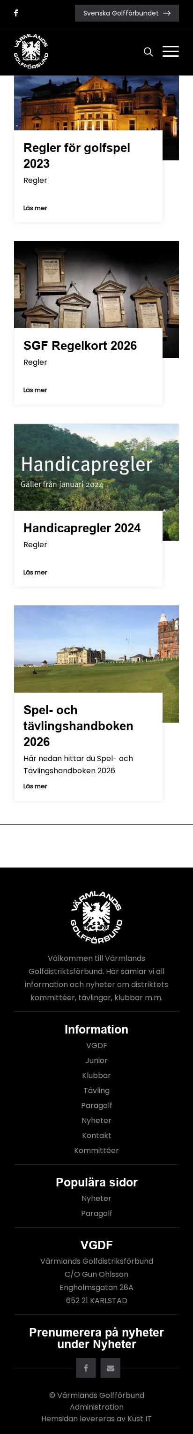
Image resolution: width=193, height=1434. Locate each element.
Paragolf (96, 1105)
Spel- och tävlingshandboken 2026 (78, 726)
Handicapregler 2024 (82, 528)
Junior (96, 1060)
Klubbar (96, 1075)
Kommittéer (96, 1150)
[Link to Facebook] (16, 13)
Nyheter (96, 1120)
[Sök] (143, 51)
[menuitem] (143, 51)
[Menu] (166, 51)
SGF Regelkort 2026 (80, 346)
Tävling (96, 1090)
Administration (97, 1407)
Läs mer (35, 208)
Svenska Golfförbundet (121, 13)
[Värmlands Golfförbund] (80, 51)
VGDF (96, 1045)
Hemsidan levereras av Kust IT (96, 1418)
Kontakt (96, 1135)
